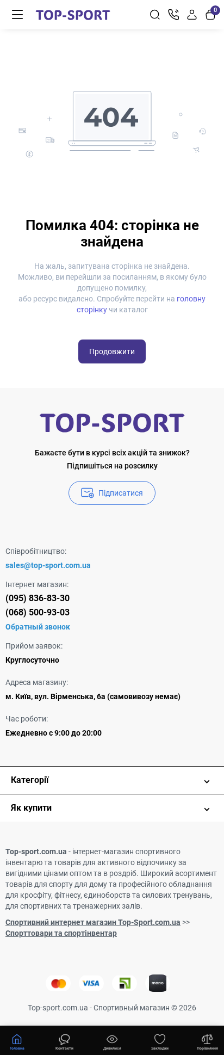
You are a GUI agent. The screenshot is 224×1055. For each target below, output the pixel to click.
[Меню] (17, 15)
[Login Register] (192, 15)
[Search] (155, 15)
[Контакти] (173, 15)
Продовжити (112, 351)
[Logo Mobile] (73, 14)
